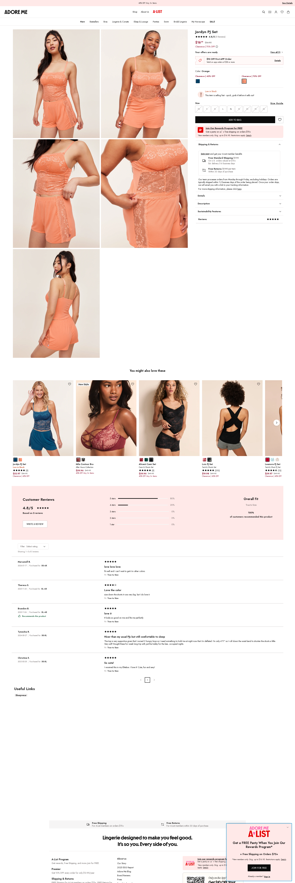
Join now (205, 153)
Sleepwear (21, 695)
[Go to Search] (264, 12)
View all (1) (275, 52)
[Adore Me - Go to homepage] (16, 12)
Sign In (267, 876)
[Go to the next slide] (276, 423)
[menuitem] (82, 22)
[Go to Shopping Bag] (288, 12)
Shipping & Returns (63, 879)
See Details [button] (287, 3)
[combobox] (33, 546)
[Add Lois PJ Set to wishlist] (258, 384)
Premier (56, 869)
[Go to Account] (276, 12)
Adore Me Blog (124, 871)
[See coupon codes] (270, 12)
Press (119, 879)
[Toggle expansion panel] (280, 144)
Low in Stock (210, 91)
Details (278, 60)
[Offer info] (217, 46)
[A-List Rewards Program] (157, 11)
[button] (210, 36)
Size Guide (276, 103)
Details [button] (248, 135)
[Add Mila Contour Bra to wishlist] (132, 384)
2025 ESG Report (125, 867)
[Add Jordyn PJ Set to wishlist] (279, 119)
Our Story (121, 863)
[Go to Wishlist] (282, 12)
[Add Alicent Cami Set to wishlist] (195, 384)
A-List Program (60, 859)
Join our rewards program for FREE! (216, 859)
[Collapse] (287, 827)
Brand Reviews (123, 875)
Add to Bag (235, 120)
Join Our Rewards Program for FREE (224, 128)
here (239, 188)
